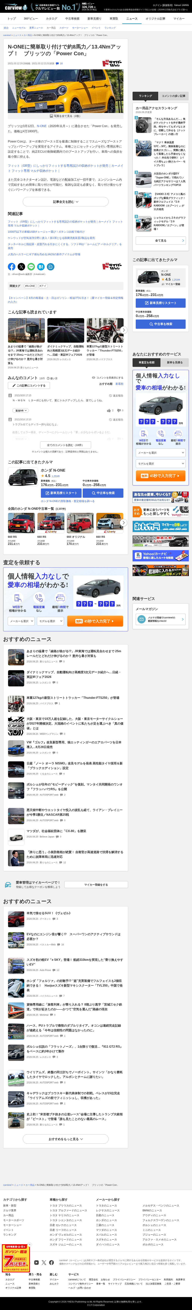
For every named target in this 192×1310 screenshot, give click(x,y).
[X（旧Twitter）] (44, 1262)
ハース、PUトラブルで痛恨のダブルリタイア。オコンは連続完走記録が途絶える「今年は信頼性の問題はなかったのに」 (74, 1028)
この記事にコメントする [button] (31, 385)
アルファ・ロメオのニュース (159, 1239)
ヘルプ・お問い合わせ (79, 1288)
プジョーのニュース (154, 1234)
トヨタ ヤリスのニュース (64, 1215)
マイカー (179, 18)
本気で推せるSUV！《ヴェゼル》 (49, 913)
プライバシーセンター (149, 1279)
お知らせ (105, 1279)
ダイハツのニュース (108, 1244)
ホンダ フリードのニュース (66, 1239)
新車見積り (95, 18)
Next (124, 330)
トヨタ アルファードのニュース (68, 1210)
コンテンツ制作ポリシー (80, 1283)
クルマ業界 (9, 1210)
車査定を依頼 (146, 362)
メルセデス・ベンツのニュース (160, 1205)
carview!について (77, 1279)
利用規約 (168, 1279)
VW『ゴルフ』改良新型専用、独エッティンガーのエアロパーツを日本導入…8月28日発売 (74, 745)
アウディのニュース (154, 1215)
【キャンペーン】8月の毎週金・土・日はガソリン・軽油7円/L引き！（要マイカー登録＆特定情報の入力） (65, 299)
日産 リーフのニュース (63, 1229)
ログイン (157, 5)
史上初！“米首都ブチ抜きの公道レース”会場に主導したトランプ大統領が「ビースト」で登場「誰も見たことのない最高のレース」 (75, 1117)
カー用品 (8, 1215)
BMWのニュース (152, 1210)
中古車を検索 (106, 492)
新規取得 (167, 5)
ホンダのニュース (106, 1220)
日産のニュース (105, 1215)
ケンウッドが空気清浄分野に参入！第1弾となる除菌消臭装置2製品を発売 (51, 237)
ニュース (132, 18)
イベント (8, 1229)
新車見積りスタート (63, 492)
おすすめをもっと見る (64, 1139)
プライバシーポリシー (124, 1279)
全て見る (160, 240)
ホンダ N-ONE (53, 470)
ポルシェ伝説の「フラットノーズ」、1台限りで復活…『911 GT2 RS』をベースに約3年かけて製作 (75, 1049)
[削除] (29, 1244)
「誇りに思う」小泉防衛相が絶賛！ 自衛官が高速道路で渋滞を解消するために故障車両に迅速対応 (75, 854)
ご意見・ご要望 (172, 1283)
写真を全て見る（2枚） (68, 115)
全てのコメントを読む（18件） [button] (65, 445)
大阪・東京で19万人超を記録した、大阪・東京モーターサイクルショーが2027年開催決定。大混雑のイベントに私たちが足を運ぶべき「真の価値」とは (75, 723)
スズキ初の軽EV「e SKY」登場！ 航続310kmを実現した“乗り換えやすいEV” (75, 962)
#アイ (43, 285)
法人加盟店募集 (153, 1283)
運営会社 (93, 1279)
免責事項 (180, 1279)
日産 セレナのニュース (63, 1225)
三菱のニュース (105, 1225)
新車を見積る (175, 362)
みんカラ (54, 1283)
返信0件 (20, 410)
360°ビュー (31, 18)
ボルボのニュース (153, 1244)
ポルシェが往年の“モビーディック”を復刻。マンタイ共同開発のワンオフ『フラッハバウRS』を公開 (75, 787)
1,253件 (56, 476)
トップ (11, 18)
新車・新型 (9, 1205)
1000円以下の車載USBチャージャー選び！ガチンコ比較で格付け (46, 231)
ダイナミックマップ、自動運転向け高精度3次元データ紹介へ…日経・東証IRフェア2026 (65, 350)
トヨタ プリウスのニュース (66, 1205)
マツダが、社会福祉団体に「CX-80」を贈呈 (56, 831)
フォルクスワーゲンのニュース (160, 1220)
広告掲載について (134, 1283)
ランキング (145, 95)
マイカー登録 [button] (173, 284)
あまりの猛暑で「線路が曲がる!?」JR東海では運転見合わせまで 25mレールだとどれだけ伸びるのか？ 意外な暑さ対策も (25, 355)
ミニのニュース (151, 1229)
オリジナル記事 (155, 18)
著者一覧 (100, 1283)
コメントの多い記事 (173, 95)
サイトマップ (115, 1283)
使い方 (54, 378)
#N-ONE (30, 285)
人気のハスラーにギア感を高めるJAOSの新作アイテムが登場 (44, 254)
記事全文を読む (63, 201)
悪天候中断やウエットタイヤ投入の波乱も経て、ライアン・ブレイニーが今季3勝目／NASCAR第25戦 (75, 812)
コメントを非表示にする (110, 377)
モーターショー (12, 1225)
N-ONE (42, 126)
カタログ (51, 18)
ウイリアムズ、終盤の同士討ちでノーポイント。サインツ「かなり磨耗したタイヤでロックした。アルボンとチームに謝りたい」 (75, 1074)
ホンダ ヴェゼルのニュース (66, 1234)
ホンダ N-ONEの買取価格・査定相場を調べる (68, 501)
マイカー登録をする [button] (96, 884)
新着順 (119, 383)
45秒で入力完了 (97, 621)
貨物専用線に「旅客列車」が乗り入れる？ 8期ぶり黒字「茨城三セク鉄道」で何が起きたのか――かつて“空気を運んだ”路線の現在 (74, 1007)
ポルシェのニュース (154, 1225)
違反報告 (118, 395)
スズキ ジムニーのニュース (66, 1244)
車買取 (114, 18)
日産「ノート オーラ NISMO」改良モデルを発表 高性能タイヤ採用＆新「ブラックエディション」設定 (75, 766)
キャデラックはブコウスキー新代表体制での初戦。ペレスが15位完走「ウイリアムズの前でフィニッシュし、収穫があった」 (73, 1095)
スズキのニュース (106, 1239)
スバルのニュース (106, 1234)
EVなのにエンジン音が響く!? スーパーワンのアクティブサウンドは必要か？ (74, 936)
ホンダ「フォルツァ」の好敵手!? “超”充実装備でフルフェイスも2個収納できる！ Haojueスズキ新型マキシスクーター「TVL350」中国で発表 (75, 985)
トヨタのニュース (106, 1205)
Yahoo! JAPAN (181, 5)
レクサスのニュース (108, 1210)
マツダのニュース (106, 1229)
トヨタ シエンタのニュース (66, 1220)
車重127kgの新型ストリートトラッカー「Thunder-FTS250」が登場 (105, 350)
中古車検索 (72, 18)
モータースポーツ (13, 1220)
